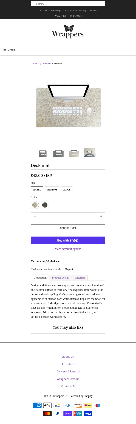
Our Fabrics (68, 364)
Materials (80, 277)
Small (37, 189)
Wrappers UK (61, 396)
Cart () (61, 16)
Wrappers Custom (68, 379)
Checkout (76, 16)
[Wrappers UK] (68, 33)
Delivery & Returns (68, 371)
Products (46, 63)
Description (40, 277)
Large (66, 189)
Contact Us (68, 386)
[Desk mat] (68, 108)
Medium (52, 189)
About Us (68, 356)
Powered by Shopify (81, 396)
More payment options (68, 249)
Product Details (60, 277)
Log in (94, 10)
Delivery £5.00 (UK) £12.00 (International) (62, 10)
